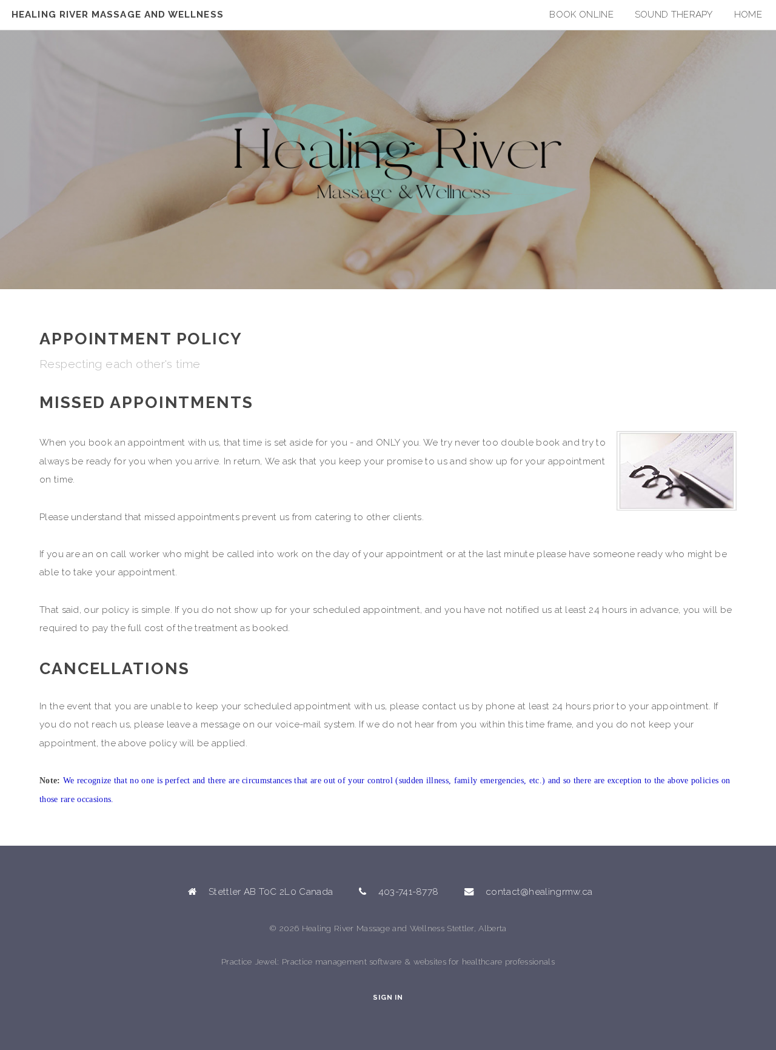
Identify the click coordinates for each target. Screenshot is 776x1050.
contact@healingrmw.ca (539, 891)
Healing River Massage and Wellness (118, 14)
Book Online (581, 14)
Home (748, 14)
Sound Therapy (674, 14)
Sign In (388, 998)
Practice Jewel (249, 961)
